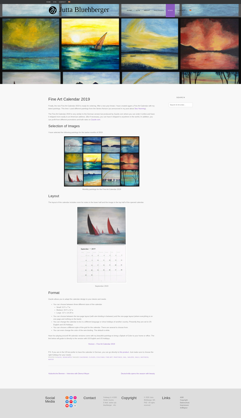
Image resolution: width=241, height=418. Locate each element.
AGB (182, 397)
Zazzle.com (95, 120)
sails (137, 357)
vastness (144, 357)
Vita (54, 2)
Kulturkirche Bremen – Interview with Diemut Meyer (69, 374)
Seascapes (67, 357)
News (170, 10)
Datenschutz (185, 403)
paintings (118, 357)
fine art (109, 357)
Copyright (184, 400)
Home (48, 2)
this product (124, 352)
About (147, 10)
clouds (92, 357)
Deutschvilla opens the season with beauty (138, 374)
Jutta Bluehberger (84, 9)
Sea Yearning (140, 109)
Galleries (159, 10)
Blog (59, 357)
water (51, 359)
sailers (131, 357)
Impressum (184, 405)
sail (125, 357)
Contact (62, 2)
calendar (83, 357)
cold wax (100, 357)
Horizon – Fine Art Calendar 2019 (101, 344)
